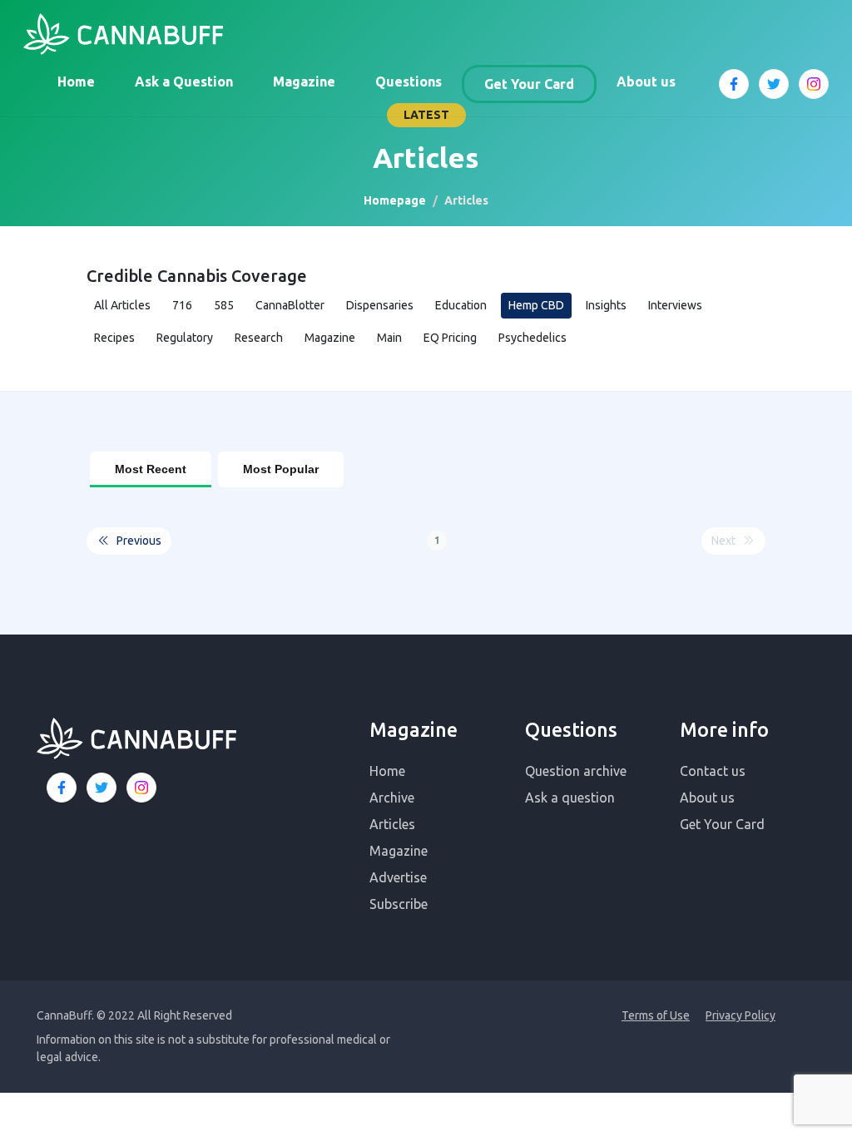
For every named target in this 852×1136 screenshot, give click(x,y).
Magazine (304, 81)
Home (76, 81)
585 (224, 305)
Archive (391, 797)
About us (646, 81)
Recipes (114, 337)
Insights (606, 305)
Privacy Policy (740, 1015)
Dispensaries (380, 305)
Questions (408, 81)
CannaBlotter (289, 305)
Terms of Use (656, 1015)
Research (259, 337)
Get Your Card (529, 84)
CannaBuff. (65, 1015)
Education (461, 305)
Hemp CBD (536, 305)
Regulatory (184, 337)
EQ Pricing (450, 337)
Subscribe (398, 903)
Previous (138, 540)
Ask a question (570, 797)
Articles (392, 824)
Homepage (395, 200)
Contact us (713, 770)
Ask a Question (184, 81)
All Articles (122, 305)
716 (182, 305)
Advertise (398, 877)
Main (389, 337)
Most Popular (281, 469)
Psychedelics (532, 337)
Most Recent (150, 469)
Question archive (576, 770)
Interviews (675, 305)
